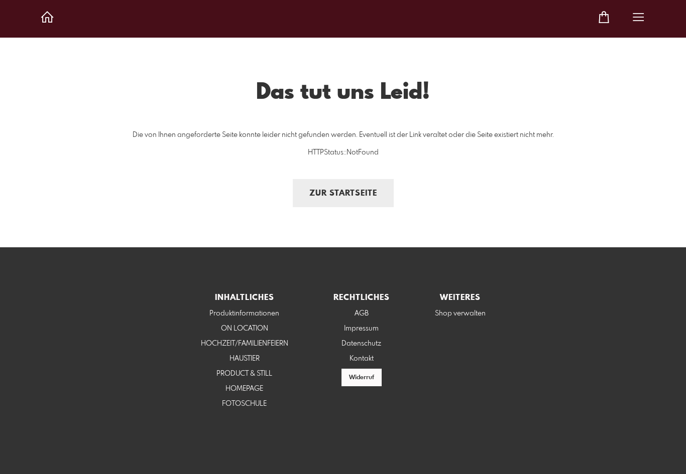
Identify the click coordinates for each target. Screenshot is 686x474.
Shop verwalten (460, 313)
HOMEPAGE (244, 388)
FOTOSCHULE (244, 403)
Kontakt (362, 358)
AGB (362, 313)
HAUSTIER (245, 358)
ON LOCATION (244, 328)
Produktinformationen (244, 313)
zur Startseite (343, 193)
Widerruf (361, 378)
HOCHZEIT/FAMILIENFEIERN (244, 343)
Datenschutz (361, 343)
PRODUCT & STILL (244, 373)
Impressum (361, 328)
